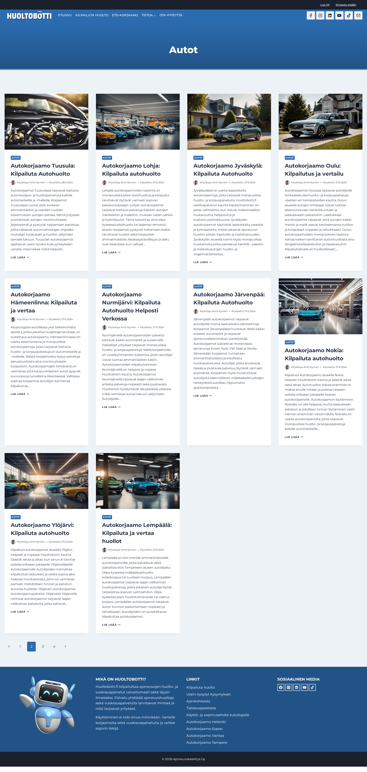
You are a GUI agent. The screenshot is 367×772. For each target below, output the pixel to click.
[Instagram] (320, 15)
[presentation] (46, 122)
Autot (15, 157)
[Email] (358, 15)
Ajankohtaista (198, 701)
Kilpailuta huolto (92, 15)
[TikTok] (349, 15)
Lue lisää (20, 257)
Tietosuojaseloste (201, 708)
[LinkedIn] (330, 15)
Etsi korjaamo (125, 15)
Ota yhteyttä (171, 15)
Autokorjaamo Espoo (204, 729)
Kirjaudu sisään (346, 5)
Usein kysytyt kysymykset (208, 694)
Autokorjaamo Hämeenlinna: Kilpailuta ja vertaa (44, 302)
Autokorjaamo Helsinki (206, 722)
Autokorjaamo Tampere (206, 742)
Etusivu (65, 15)
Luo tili (325, 5)
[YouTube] (339, 15)
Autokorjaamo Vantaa (205, 736)
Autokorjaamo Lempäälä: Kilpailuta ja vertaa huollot (137, 533)
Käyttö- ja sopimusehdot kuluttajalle (217, 715)
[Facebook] (311, 15)
